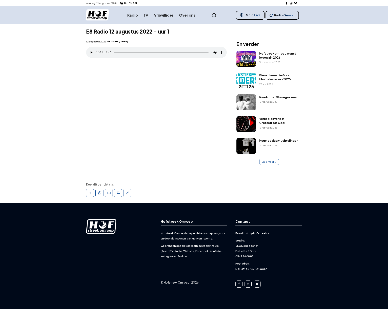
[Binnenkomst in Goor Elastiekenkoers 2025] (246, 81)
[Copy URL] (127, 193)
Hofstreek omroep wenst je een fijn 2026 (277, 55)
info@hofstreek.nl (257, 233)
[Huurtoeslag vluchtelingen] (246, 146)
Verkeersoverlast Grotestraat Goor (272, 120)
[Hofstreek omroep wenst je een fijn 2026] (246, 59)
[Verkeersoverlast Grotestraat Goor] (246, 124)
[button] (214, 15)
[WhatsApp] (99, 193)
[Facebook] (286, 3)
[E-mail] (109, 193)
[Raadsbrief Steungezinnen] (246, 102)
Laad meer (267, 161)
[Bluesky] (295, 3)
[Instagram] (291, 3)
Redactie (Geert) (117, 41)
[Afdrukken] (118, 193)
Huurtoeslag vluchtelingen (278, 140)
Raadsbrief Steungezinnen (278, 97)
